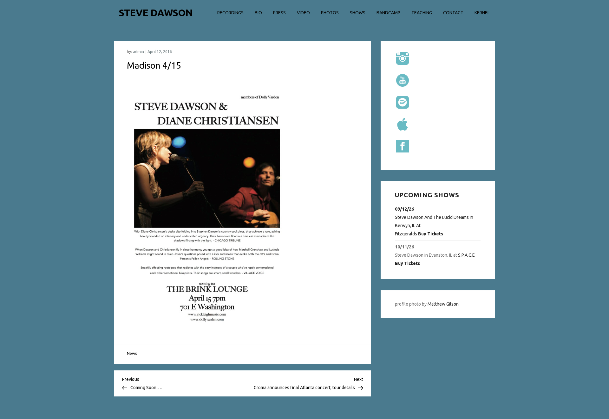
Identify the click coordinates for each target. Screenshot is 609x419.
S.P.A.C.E (466, 255)
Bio (258, 12)
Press (279, 12)
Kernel (482, 12)
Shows (357, 12)
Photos (330, 12)
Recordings (230, 12)
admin (138, 52)
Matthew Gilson (443, 304)
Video (303, 12)
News (132, 353)
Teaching (421, 12)
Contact (453, 12)
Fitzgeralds (406, 233)
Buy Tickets (430, 233)
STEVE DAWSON (156, 12)
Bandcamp (388, 12)
